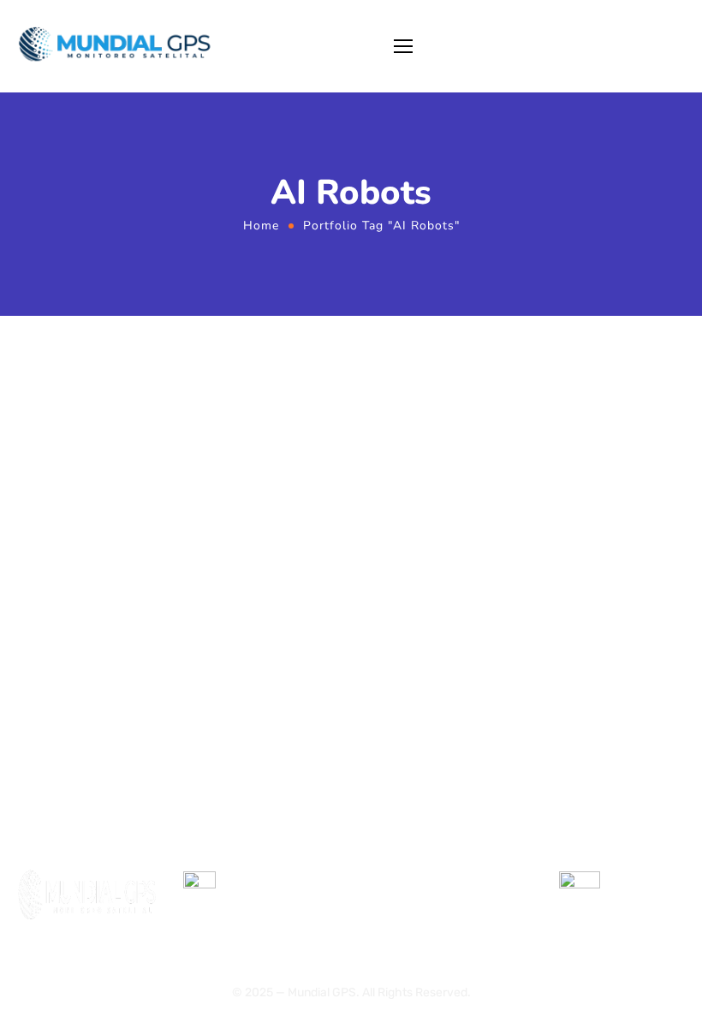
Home (261, 225)
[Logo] (120, 46)
